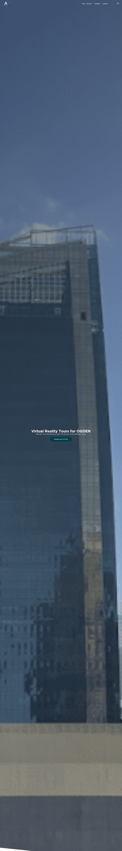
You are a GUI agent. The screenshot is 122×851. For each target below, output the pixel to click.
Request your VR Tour (61, 439)
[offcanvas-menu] (118, 3)
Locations (97, 3)
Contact (105, 3)
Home (83, 3)
